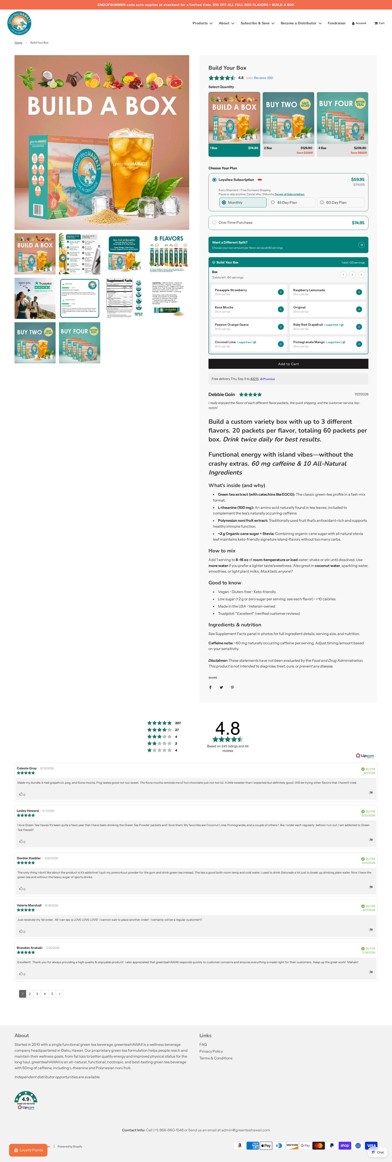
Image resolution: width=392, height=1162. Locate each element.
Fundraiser (337, 23)
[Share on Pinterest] (232, 687)
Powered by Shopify (70, 1146)
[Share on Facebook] (210, 687)
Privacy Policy (211, 1051)
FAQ (203, 1044)
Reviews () (263, 78)
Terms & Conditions (216, 1058)
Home (18, 42)
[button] (104, 1101)
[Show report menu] (371, 793)
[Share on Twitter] (221, 687)
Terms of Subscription (289, 194)
